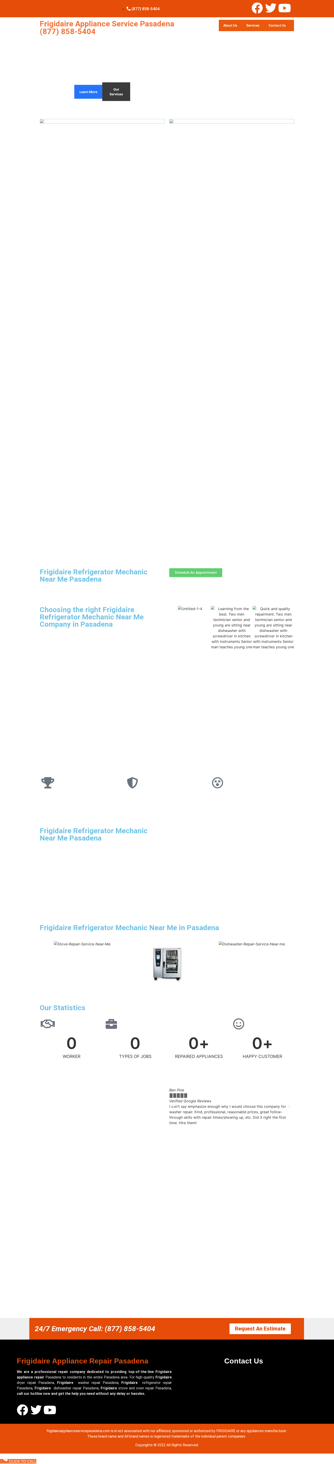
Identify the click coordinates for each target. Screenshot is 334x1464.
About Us (230, 25)
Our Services (116, 91)
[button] (174, 1106)
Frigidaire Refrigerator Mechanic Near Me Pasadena (93, 575)
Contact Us (277, 25)
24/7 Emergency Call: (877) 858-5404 (95, 1328)
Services (252, 25)
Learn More (88, 92)
